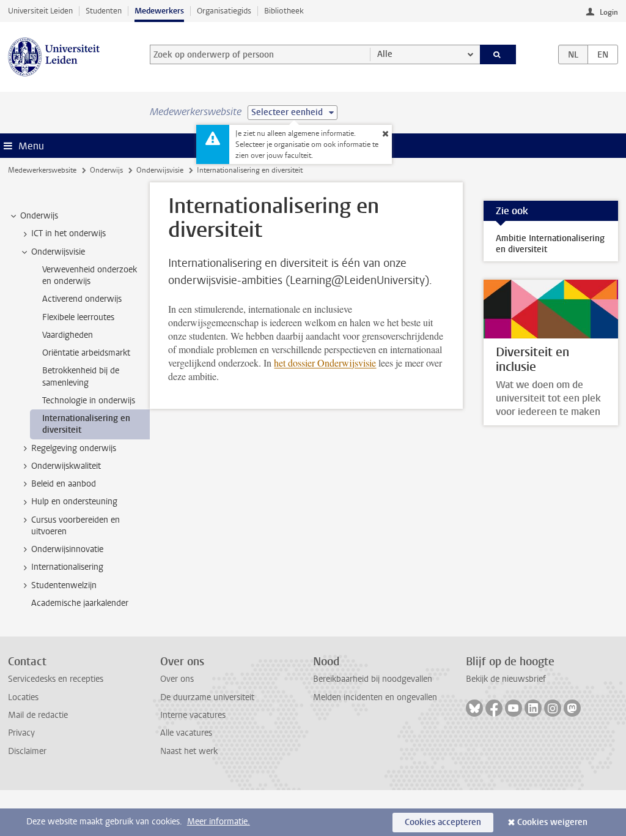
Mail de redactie (38, 715)
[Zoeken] (498, 54)
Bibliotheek (284, 11)
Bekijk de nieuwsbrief (506, 679)
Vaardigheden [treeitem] (67, 335)
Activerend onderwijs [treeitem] (82, 299)
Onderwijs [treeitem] (39, 216)
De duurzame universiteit (207, 697)
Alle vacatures (186, 733)
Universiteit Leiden (40, 11)
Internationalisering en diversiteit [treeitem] (86, 424)
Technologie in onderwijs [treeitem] (88, 400)
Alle (384, 54)
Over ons (177, 679)
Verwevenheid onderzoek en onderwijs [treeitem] (89, 275)
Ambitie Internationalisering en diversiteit (550, 244)
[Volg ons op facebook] (494, 708)
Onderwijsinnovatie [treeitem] (67, 549)
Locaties (23, 697)
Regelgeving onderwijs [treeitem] (73, 448)
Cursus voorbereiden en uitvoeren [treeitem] (75, 525)
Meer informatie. (218, 821)
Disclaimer (27, 751)
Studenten (104, 11)
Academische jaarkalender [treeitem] (79, 603)
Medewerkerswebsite (42, 170)
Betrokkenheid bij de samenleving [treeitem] (80, 376)
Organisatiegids (224, 11)
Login (609, 12)
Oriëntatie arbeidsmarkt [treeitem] (86, 353)
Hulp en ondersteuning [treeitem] (74, 501)
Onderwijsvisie (159, 170)
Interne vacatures (193, 715)
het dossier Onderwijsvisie (325, 362)
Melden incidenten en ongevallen (375, 697)
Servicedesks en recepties (55, 679)
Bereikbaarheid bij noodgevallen (372, 679)
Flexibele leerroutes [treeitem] (78, 317)
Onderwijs (106, 170)
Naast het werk (189, 751)
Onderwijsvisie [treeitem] (58, 252)
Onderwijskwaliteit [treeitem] (66, 466)
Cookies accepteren (443, 822)
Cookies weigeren (552, 822)
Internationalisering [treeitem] (67, 567)
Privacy (21, 733)
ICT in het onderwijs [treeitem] (68, 233)
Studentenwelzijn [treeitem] (64, 585)
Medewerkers (159, 11)
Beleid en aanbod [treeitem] (63, 484)
